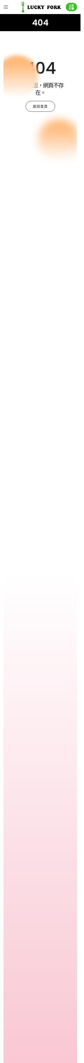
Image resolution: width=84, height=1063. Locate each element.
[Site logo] (40, 7)
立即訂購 (71, 7)
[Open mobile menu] (5, 7)
